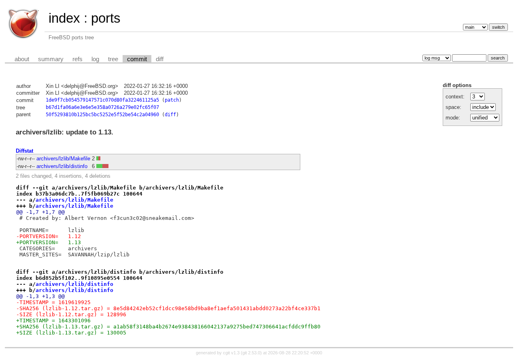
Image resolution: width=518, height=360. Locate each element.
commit (137, 59)
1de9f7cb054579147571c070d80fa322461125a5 (102, 100)
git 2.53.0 (251, 352)
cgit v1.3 (231, 352)
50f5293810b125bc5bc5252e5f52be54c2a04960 (102, 114)
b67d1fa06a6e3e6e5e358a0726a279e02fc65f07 (102, 107)
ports (106, 18)
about (22, 59)
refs (77, 59)
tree (113, 59)
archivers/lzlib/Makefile (63, 159)
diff (159, 59)
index (64, 18)
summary (51, 59)
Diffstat (24, 151)
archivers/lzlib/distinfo (61, 166)
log (95, 59)
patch (172, 100)
